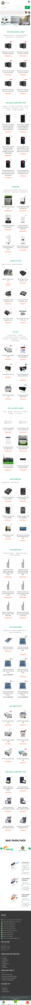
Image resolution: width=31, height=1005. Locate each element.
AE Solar (26, 106)
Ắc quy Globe (23, 337)
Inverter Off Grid (23, 190)
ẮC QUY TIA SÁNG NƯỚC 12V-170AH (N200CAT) (23, 375)
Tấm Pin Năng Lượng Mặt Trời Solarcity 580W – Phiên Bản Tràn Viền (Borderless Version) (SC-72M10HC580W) (8, 150)
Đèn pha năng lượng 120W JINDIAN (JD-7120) (23, 827)
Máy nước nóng (16, 627)
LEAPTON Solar (19, 106)
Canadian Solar (6, 108)
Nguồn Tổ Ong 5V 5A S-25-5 (8, 279)
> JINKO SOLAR (4, 960)
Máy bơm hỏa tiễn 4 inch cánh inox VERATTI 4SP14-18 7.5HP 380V (23, 593)
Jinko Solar (11, 106)
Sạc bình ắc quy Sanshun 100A (23, 740)
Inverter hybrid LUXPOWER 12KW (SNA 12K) (8, 226)
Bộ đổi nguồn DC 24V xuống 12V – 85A (23, 279)
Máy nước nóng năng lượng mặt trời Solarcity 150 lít (8, 671)
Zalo (21, 1004)
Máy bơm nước (15, 550)
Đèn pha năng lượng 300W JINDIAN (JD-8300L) (23, 808)
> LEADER (3, 965)
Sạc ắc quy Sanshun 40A (8, 758)
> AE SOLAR (4, 958)
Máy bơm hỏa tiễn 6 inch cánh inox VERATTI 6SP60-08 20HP (8, 593)
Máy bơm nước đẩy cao (8, 553)
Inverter (15, 187)
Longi (26, 108)
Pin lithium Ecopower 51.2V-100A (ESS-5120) (8, 466)
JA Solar (22, 108)
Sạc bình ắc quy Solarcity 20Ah (8, 740)
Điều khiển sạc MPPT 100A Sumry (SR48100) (23, 517)
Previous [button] (3, 19)
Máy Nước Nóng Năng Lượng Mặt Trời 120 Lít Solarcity (8, 693)
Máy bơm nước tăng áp (21, 553)
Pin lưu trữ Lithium (15, 408)
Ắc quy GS (20, 335)
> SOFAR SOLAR (5, 963)
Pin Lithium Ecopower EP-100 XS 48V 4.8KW (23, 466)
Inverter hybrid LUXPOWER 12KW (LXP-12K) (23, 207)
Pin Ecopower (17, 411)
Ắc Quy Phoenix (15, 340)
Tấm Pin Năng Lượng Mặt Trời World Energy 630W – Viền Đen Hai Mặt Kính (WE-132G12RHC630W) (8, 127)
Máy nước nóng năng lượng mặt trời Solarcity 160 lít (22, 648)
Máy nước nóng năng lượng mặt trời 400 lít (8, 647)
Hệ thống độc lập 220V (21, 35)
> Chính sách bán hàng (6, 974)
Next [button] (28, 19)
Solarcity (9, 109)
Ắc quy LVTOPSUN (12, 335)
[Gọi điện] (15, 1001)
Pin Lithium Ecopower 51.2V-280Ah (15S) (8, 447)
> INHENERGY (4, 967)
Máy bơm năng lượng (15, 555)
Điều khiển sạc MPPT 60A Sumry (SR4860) (8, 517)
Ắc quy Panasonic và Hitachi (11, 337)
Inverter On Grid (6, 192)
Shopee (27, 1004)
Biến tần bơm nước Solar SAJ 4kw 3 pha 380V (23, 90)
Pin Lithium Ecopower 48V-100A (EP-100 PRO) (23, 447)
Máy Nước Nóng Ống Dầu (15, 632)
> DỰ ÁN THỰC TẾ (5, 991)
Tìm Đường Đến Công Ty (3, 1004)
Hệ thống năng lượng (15, 32)
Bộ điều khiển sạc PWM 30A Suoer (8, 535)
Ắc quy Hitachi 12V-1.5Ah (8, 374)
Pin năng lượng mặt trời (15, 103)
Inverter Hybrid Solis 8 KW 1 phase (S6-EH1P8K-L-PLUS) (8, 247)
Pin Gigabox (11, 413)
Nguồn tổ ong (15, 261)
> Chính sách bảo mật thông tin (8, 978)
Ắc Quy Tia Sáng (24, 338)
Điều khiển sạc (15, 479)
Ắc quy (15, 332)
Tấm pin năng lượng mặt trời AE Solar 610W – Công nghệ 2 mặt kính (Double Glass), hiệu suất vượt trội (23, 149)
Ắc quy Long (6, 338)
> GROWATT (4, 961)
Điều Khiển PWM (15, 482)
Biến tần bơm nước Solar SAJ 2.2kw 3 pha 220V (8, 90)
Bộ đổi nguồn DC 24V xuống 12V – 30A (8, 319)
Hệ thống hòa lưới (10, 37)
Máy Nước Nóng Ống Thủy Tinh (19, 630)
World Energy (15, 108)
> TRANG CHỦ (4, 989)
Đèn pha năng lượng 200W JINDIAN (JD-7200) (8, 827)
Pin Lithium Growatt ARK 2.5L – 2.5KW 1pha (8, 429)
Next (29, 848)
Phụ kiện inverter (24, 192)
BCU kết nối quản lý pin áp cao (8, 207)
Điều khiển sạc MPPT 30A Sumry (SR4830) (23, 498)
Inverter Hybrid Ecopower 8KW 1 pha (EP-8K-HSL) (23, 246)
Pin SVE (5, 411)
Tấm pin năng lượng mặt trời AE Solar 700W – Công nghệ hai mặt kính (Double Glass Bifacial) (8, 173)
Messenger (9, 1004)
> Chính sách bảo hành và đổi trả (9, 976)
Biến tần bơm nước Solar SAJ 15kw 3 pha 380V (23, 71)
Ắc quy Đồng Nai (14, 338)
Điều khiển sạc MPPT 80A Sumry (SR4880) (8, 498)
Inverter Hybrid (15, 192)
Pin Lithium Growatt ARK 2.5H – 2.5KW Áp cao (23, 429)
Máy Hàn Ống (7, 630)
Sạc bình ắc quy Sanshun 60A (8, 356)
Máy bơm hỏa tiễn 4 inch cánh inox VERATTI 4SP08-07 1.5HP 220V (23, 614)
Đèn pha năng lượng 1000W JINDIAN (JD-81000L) (8, 788)
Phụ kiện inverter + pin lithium (10, 190)
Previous (1, 848)
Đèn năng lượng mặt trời (16, 772)
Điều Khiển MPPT (6, 482)
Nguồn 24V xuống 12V (17, 264)
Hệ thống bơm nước (20, 37)
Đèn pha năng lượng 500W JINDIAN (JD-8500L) (23, 787)
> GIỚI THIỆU (4, 988)
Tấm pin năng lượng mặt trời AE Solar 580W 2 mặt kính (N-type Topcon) (23, 172)
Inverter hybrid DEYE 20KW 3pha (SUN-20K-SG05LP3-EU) (23, 227)
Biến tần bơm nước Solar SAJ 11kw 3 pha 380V (8, 71)
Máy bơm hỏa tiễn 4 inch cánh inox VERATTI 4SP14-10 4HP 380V (8, 614)
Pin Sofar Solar (18, 413)
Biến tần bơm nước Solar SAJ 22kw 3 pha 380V (23, 52)
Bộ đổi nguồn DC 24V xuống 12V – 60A (8, 300)
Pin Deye (10, 411)
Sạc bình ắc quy (15, 706)
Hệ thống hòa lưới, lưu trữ (9, 35)
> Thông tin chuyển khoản (7, 980)
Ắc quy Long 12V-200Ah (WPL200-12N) (23, 395)
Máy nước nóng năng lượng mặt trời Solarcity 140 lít (22, 671)
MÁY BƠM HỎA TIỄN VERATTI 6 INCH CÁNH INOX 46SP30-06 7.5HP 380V (23, 572)
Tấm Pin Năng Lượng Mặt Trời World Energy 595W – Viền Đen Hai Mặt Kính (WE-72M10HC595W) (23, 127)
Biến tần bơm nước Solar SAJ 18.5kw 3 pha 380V (8, 52)
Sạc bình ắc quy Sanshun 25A (23, 759)
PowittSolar (4, 106)
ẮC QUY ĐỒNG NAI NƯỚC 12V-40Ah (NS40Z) (23, 356)
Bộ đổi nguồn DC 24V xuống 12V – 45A (23, 300)
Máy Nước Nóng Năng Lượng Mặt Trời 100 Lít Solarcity (23, 693)
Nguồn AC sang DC (6, 264)
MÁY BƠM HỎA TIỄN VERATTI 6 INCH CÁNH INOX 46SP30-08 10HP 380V (8, 572)
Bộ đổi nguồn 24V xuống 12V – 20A (23, 319)
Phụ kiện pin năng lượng (18, 109)
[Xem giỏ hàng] (26, 12)
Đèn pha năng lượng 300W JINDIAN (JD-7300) (8, 808)
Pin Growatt (24, 411)
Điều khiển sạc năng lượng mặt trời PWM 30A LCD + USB (23, 536)
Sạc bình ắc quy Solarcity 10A (8, 395)
